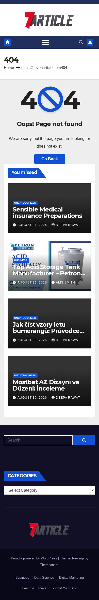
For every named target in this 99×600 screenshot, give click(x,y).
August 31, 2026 (33, 225)
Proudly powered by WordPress (34, 558)
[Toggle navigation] (45, 42)
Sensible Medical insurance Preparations (47, 212)
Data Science (44, 577)
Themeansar (49, 565)
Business (20, 260)
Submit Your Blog (64, 588)
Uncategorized (25, 202)
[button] (81, 42)
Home (9, 67)
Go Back (49, 159)
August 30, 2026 (33, 340)
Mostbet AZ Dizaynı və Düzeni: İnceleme (46, 385)
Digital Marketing (71, 577)
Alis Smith (65, 282)
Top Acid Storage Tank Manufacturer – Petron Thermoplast (47, 273)
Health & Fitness (34, 588)
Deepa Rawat (68, 225)
